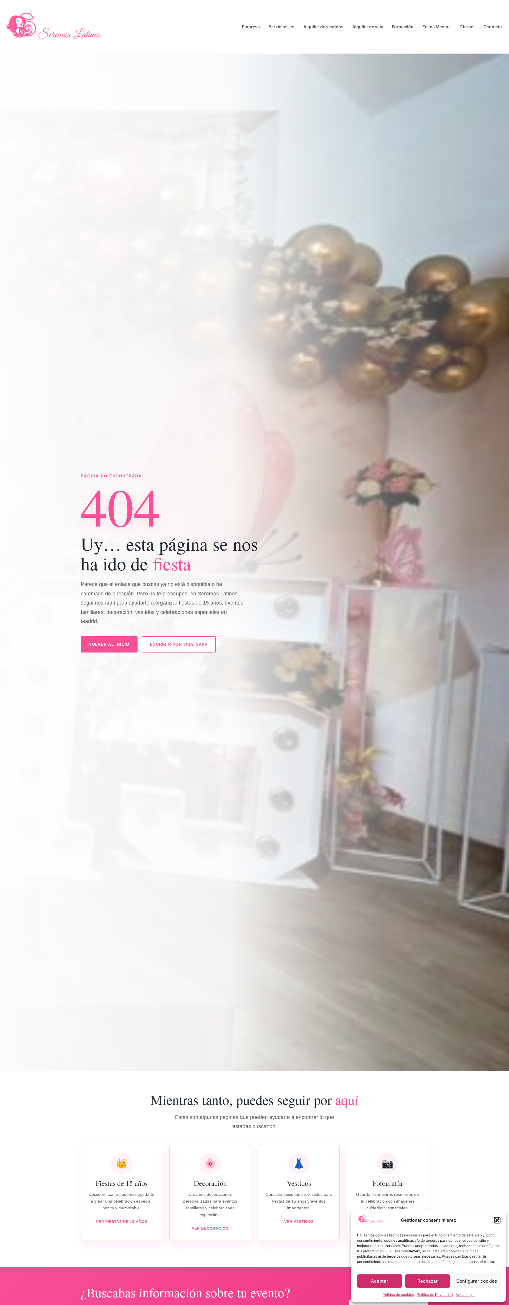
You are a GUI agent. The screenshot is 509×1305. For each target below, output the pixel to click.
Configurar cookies (476, 1281)
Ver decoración (210, 1228)
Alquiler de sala (367, 26)
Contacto (492, 26)
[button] (497, 1220)
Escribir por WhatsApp (179, 644)
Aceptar (379, 1281)
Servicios (278, 26)
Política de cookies (398, 1294)
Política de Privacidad (435, 1294)
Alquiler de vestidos (323, 26)
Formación (403, 26)
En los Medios (436, 26)
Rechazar (427, 1281)
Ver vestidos (299, 1222)
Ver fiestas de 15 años (121, 1222)
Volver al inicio (109, 644)
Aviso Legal (465, 1294)
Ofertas (467, 26)
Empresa (251, 26)
